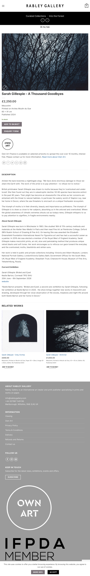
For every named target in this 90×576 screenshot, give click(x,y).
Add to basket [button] (8, 367)
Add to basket (12, 124)
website (5, 281)
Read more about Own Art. (54, 157)
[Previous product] (47, 20)
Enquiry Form (11, 131)
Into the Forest (56, 16)
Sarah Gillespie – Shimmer (56, 355)
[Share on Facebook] (8, 163)
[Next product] (42, 20)
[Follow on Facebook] (7, 459)
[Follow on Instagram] (12, 459)
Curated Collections (36, 16)
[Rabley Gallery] (45, 6)
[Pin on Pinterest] (21, 163)
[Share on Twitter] (12, 163)
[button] (3, 6)
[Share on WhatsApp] (4, 163)
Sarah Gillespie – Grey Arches (13, 355)
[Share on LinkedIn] (25, 163)
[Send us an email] (16, 459)
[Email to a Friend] (17, 163)
